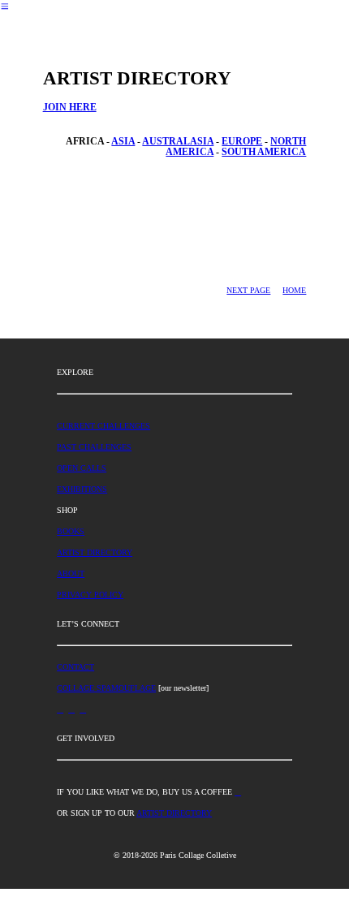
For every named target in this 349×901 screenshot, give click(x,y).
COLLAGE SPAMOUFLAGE (106, 687)
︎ (60, 709)
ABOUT (70, 573)
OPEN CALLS (81, 467)
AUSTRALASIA (177, 141)
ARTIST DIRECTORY (94, 552)
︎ (5, 7)
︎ (238, 791)
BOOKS (70, 531)
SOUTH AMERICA (264, 152)
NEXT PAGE (248, 290)
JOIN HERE (70, 107)
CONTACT (75, 666)
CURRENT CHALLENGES (103, 425)
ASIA (123, 141)
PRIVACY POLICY (90, 594)
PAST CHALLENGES (94, 446)
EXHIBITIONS (82, 489)
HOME (294, 290)
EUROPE (242, 141)
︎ (83, 709)
